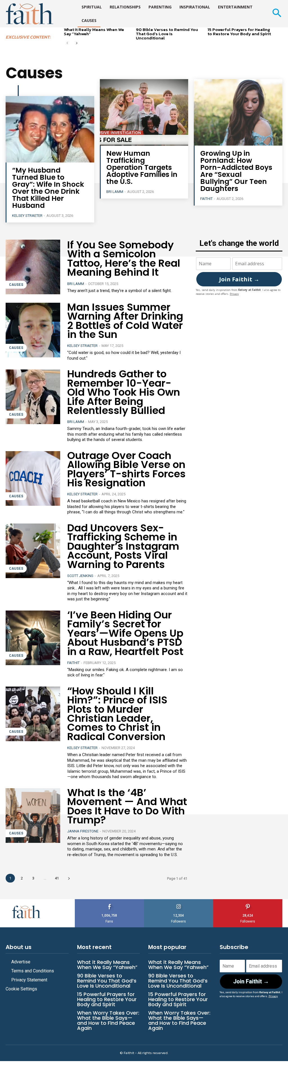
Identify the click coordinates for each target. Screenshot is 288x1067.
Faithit (206, 199)
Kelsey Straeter (27, 215)
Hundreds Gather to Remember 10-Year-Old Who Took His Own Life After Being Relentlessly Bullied (123, 392)
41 (57, 878)
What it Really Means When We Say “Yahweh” (94, 31)
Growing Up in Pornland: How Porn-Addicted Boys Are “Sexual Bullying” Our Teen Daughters (236, 170)
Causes (16, 285)
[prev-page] (67, 43)
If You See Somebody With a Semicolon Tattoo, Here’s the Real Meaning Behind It (123, 258)
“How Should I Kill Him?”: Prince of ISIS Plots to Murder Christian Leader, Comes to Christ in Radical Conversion (117, 714)
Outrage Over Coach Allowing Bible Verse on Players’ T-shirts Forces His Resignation (126, 469)
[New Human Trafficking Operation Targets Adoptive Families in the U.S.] (144, 112)
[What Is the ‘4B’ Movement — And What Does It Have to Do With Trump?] (33, 815)
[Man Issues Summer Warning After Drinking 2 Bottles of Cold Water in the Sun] (33, 330)
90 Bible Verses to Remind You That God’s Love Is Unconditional (167, 33)
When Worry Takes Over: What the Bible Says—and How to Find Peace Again (108, 1020)
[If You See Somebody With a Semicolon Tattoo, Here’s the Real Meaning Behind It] (33, 267)
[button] (276, 13)
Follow (178, 901)
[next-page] (76, 43)
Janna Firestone (82, 831)
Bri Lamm (114, 192)
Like (109, 901)
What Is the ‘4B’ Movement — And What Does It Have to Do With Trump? (127, 806)
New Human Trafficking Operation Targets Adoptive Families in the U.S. (141, 167)
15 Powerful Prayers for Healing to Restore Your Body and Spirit (239, 31)
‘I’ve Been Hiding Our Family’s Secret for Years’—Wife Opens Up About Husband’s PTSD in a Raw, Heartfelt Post (125, 633)
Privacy (234, 294)
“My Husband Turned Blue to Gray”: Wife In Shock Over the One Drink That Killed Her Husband (48, 187)
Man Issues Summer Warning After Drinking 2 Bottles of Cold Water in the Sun (125, 321)
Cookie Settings (21, 989)
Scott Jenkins (80, 576)
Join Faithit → (239, 279)
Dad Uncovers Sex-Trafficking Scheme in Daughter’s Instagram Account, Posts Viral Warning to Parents (123, 546)
